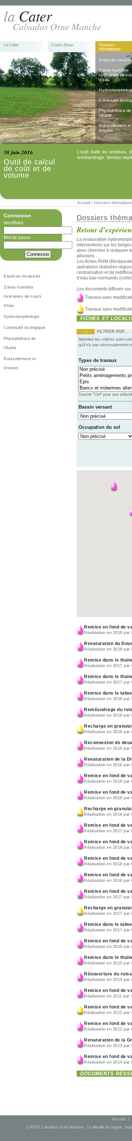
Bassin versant (95, 407)
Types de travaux (97, 360)
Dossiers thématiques (110, 47)
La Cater (11, 45)
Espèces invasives (22, 276)
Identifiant (13, 222)
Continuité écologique (24, 327)
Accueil (118, 1119)
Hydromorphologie (21, 316)
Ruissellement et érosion (20, 363)
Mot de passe (17, 237)
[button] (114, 486)
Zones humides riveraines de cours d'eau (23, 296)
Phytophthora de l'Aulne (20, 343)
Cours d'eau (62, 45)
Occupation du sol (99, 427)
